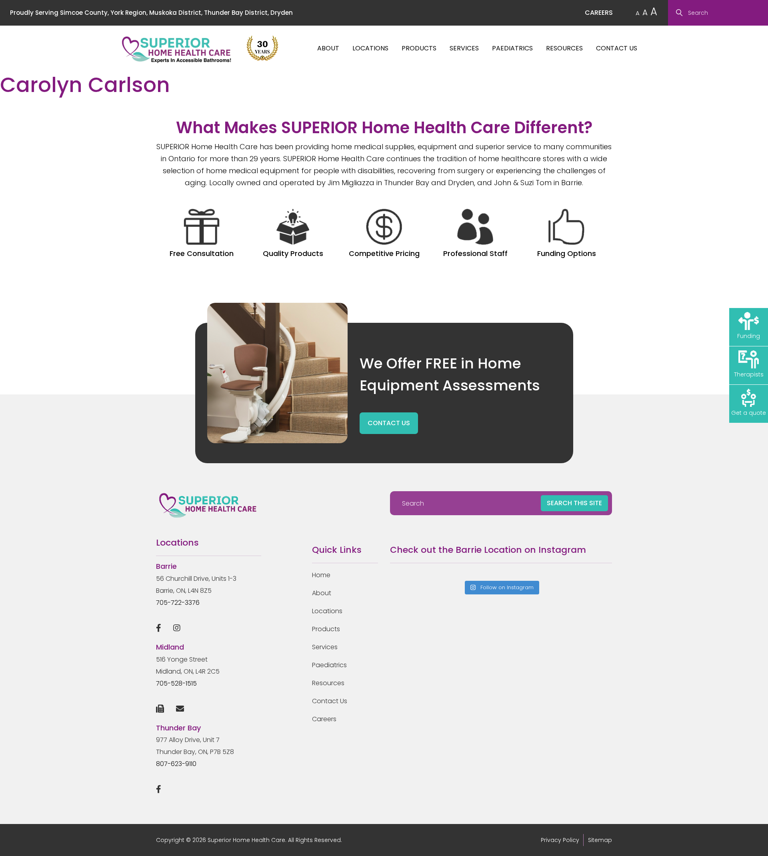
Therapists (749, 374)
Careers (324, 719)
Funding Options (566, 253)
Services (464, 48)
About (328, 48)
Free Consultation (202, 253)
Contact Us (616, 48)
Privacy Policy (560, 840)
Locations (370, 48)
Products (419, 48)
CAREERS (599, 12)
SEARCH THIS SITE (574, 503)
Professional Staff (475, 253)
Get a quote (748, 413)
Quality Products (293, 253)
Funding (748, 336)
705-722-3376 (178, 602)
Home (321, 575)
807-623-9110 (176, 763)
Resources (564, 48)
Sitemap (600, 840)
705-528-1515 (176, 683)
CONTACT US (389, 423)
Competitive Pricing (384, 253)
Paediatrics (512, 48)
